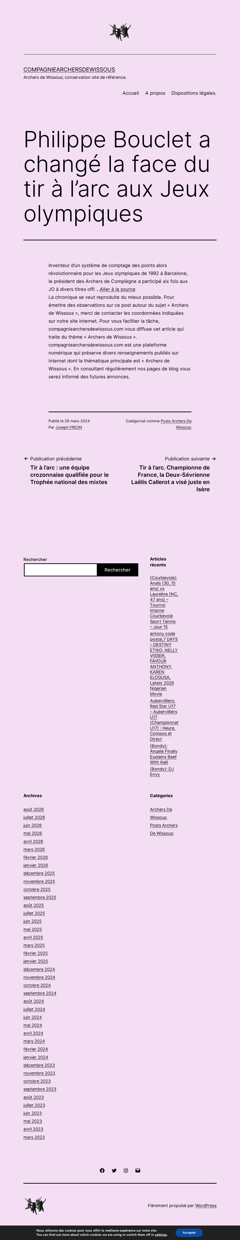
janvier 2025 (35, 961)
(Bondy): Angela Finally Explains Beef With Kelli (163, 754)
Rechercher (35, 559)
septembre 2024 (39, 993)
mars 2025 (34, 945)
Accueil (131, 93)
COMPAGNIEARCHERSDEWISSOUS (69, 69)
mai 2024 (32, 1025)
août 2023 (33, 1097)
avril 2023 (33, 1129)
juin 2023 (32, 1113)
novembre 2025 (39, 881)
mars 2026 (34, 849)
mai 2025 (32, 929)
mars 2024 (34, 1041)
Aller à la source (117, 289)
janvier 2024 (35, 1057)
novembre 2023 (39, 1073)
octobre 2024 (37, 985)
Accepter (189, 1232)
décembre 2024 (39, 969)
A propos (155, 93)
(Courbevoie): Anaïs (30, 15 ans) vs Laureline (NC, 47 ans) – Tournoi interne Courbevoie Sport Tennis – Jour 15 (164, 602)
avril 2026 (33, 841)
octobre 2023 (37, 1081)
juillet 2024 (34, 1009)
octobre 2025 (37, 889)
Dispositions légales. (194, 93)
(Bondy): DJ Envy (162, 771)
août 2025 (33, 905)
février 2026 (35, 857)
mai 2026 (32, 833)
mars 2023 (34, 1137)
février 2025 (35, 953)
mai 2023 (32, 1121)
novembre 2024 (39, 977)
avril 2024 (33, 1033)
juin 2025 (32, 921)
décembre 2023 (39, 1065)
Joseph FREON (69, 427)
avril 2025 (33, 937)
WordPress (206, 1205)
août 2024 (33, 1001)
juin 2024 (32, 1017)
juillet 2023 (34, 1105)
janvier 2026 (35, 865)
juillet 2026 (34, 817)
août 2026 (33, 809)
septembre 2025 (39, 897)
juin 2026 (32, 825)
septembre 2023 (39, 1089)
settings (161, 1235)
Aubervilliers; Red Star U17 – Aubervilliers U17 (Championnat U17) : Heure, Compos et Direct (164, 719)
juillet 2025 (34, 913)
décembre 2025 (39, 873)
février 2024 (35, 1049)
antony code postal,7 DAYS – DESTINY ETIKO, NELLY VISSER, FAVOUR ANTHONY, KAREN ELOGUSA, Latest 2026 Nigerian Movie (164, 663)
